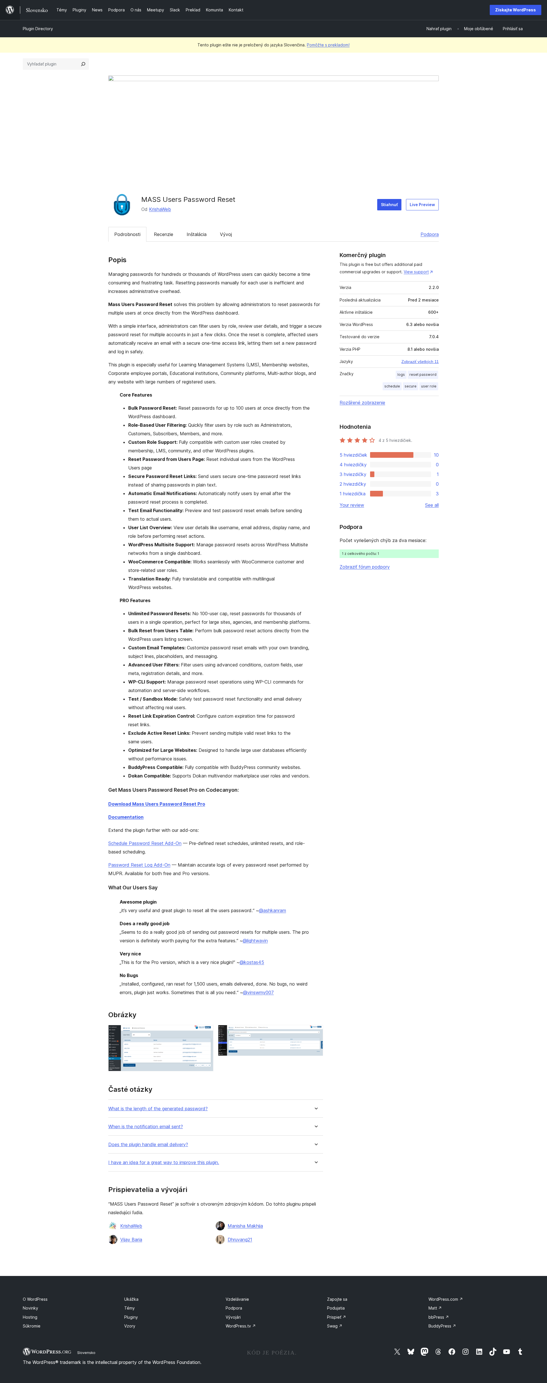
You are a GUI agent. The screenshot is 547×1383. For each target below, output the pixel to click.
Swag (334, 1326)
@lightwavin (255, 940)
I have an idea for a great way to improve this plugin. (163, 1162)
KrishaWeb (160, 209)
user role (428, 386)
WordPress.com (445, 1299)
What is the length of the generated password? (158, 1108)
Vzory (129, 1326)
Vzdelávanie (237, 1299)
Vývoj (226, 234)
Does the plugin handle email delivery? (148, 1144)
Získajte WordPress (515, 9)
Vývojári (233, 1317)
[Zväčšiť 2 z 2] (315, 1032)
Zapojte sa (337, 1299)
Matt (435, 1308)
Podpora (430, 234)
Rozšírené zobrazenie (362, 402)
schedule (392, 386)
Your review (352, 505)
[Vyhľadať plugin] (83, 64)
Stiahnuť (389, 204)
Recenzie (163, 234)
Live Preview (422, 204)
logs (401, 374)
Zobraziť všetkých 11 (420, 361)
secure (411, 386)
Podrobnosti (127, 234)
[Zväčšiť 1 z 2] (206, 1032)
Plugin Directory (38, 28)
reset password (422, 374)
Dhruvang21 (240, 1239)
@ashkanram (272, 910)
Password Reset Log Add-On (139, 865)
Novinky (30, 1308)
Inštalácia (197, 234)
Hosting (30, 1317)
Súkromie (31, 1326)
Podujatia (336, 1308)
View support (416, 271)
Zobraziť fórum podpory (365, 567)
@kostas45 (252, 962)
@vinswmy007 (258, 992)
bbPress (438, 1317)
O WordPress (35, 1299)
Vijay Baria (131, 1239)
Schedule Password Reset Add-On (144, 843)
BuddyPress (442, 1326)
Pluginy (131, 1317)
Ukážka (131, 1299)
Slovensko (86, 1352)
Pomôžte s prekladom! (328, 44)
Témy (129, 1308)
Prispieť (336, 1317)
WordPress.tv (241, 1326)
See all (432, 505)
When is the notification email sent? (145, 1126)
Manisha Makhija (245, 1226)
